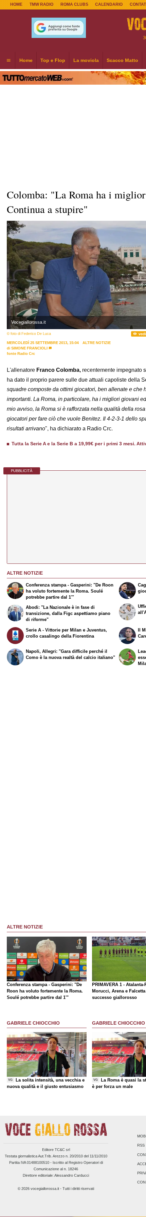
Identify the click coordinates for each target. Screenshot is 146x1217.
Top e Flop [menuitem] (52, 60)
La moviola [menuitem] (86, 60)
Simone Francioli (29, 348)
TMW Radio (41, 4)
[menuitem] (8, 61)
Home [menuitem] (26, 60)
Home (16, 4)
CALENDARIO (109, 4)
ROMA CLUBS (74, 4)
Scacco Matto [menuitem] (122, 60)
